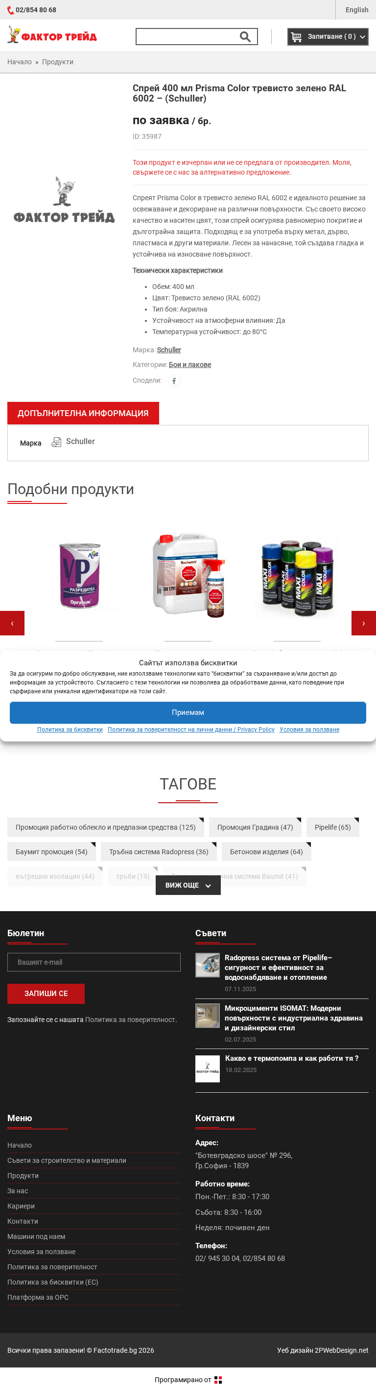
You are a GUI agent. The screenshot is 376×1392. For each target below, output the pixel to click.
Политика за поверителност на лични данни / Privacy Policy (191, 729)
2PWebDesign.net (342, 1350)
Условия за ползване (309, 729)
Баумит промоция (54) (52, 852)
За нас (17, 1191)
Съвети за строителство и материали (66, 1160)
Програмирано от (184, 1380)
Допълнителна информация (83, 413)
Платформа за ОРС (38, 1297)
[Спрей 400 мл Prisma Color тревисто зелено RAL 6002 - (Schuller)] (62, 206)
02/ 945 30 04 (217, 1258)
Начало (19, 1145)
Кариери (21, 1206)
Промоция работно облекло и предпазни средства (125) (106, 827)
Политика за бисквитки (70, 729)
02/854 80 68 (36, 10)
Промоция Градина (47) (255, 827)
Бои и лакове (190, 364)
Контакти (22, 1221)
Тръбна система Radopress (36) (159, 852)
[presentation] (12, 623)
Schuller (169, 350)
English (357, 10)
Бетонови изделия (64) (266, 852)
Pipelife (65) (333, 827)
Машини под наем (36, 1236)
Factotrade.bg (115, 1350)
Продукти (23, 1176)
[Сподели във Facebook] (174, 380)
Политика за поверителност (130, 1020)
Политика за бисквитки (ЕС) (52, 1282)
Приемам (188, 713)
